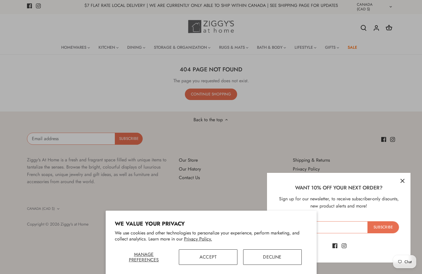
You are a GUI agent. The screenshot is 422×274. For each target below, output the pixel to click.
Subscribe (383, 227)
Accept (208, 257)
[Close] (402, 181)
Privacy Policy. (198, 239)
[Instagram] (344, 245)
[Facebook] (334, 245)
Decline (272, 257)
